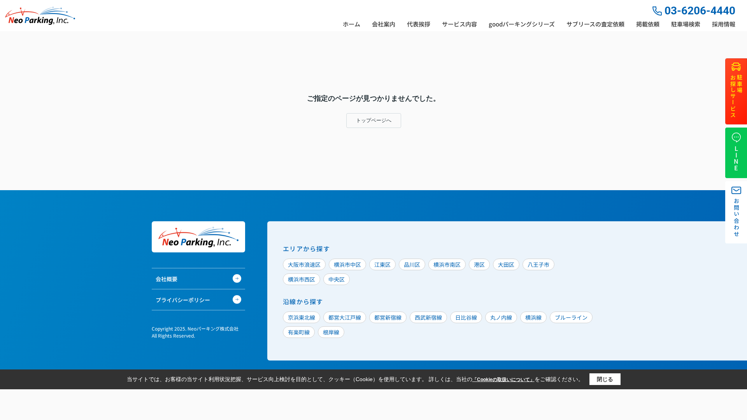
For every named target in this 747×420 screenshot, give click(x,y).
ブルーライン (571, 317)
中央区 (336, 279)
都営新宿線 (388, 317)
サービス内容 (459, 24)
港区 (479, 264)
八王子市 (538, 264)
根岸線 (331, 332)
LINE (736, 158)
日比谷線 (466, 317)
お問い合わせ (736, 218)
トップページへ (373, 120)
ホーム (351, 24)
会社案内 (383, 24)
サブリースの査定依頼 (595, 24)
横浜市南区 (447, 264)
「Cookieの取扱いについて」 (503, 379)
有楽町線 (299, 332)
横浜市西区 (301, 279)
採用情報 (723, 24)
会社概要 (166, 279)
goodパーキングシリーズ (522, 24)
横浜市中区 (347, 264)
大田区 (506, 264)
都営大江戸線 (344, 317)
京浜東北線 (301, 317)
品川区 (412, 264)
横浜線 (533, 317)
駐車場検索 (685, 24)
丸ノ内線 (501, 317)
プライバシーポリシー (183, 300)
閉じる (605, 379)
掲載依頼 (647, 24)
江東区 (382, 264)
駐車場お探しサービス (736, 97)
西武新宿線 (428, 317)
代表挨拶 (418, 24)
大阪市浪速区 (304, 264)
